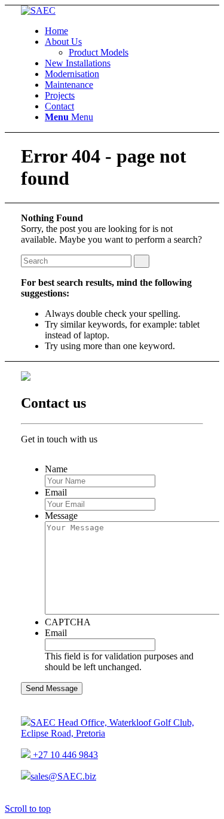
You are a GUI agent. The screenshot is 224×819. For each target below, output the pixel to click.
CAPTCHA (68, 622)
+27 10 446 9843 (64, 755)
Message (61, 516)
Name (56, 469)
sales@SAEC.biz (63, 776)
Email (56, 492)
